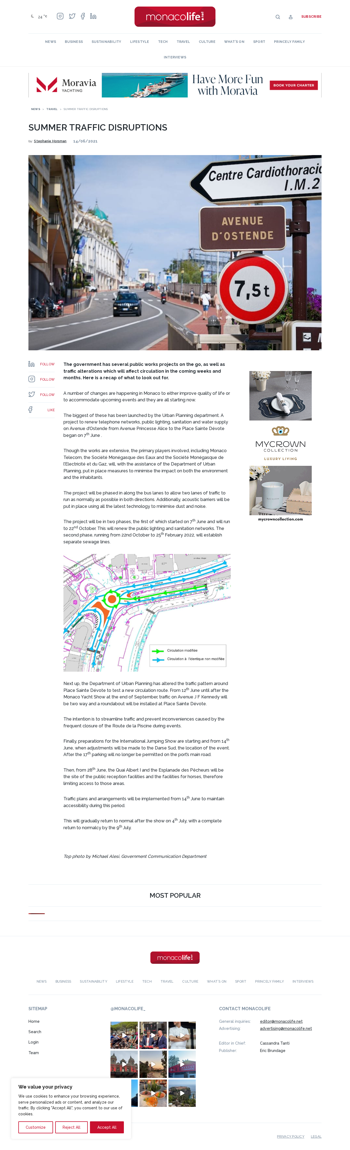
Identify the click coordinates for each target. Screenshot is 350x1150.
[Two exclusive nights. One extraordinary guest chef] (182, 1035)
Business (74, 42)
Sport (259, 42)
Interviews (175, 57)
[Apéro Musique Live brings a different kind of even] (182, 1064)
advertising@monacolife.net (286, 1028)
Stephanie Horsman (50, 141)
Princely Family (289, 42)
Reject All (71, 1127)
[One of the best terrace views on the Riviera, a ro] (153, 1093)
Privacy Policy (290, 1137)
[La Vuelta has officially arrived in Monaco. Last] (124, 1064)
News (50, 42)
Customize (36, 1127)
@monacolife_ (127, 1009)
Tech (163, 42)
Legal (316, 1137)
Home (34, 1021)
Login (33, 1042)
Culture (207, 42)
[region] (71, 1108)
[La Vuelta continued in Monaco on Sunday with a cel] (124, 1035)
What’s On (234, 42)
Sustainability (106, 42)
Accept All (106, 1127)
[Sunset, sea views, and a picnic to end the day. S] (153, 1064)
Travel (183, 42)
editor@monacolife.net (281, 1021)
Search (34, 1032)
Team (33, 1053)
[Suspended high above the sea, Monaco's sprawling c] (182, 1093)
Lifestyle (139, 42)
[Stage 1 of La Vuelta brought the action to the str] (153, 1035)
